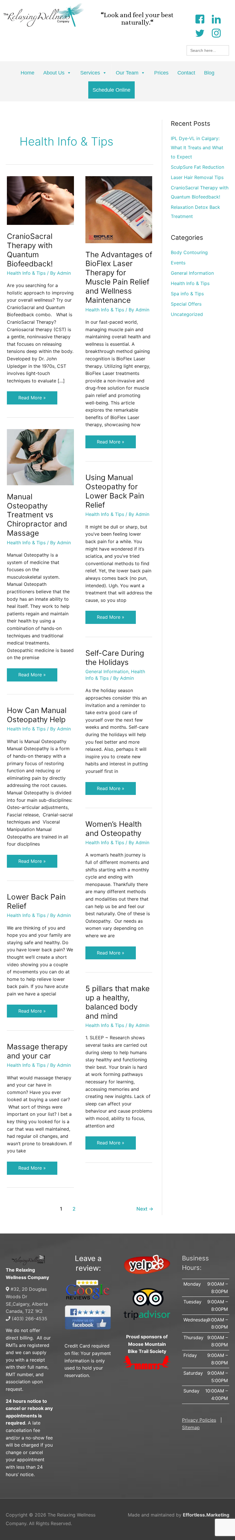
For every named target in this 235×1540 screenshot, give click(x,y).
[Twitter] (200, 32)
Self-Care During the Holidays (114, 658)
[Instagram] (216, 32)
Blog (209, 73)
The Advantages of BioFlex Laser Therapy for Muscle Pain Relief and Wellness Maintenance (118, 277)
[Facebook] (200, 18)
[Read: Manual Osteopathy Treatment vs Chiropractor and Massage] (40, 456)
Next (144, 1209)
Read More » (32, 395)
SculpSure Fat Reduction (197, 167)
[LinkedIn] (216, 18)
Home (27, 73)
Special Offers (186, 304)
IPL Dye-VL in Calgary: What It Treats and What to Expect (197, 147)
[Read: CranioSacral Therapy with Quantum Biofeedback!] (40, 200)
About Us (53, 73)
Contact (186, 73)
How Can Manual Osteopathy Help (36, 715)
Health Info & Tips (26, 273)
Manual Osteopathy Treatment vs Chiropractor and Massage (37, 515)
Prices (161, 73)
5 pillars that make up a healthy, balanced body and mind (117, 1002)
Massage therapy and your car (37, 1051)
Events (178, 263)
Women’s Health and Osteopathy (113, 829)
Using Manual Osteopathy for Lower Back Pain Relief (114, 491)
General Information (106, 671)
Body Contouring (189, 252)
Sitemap (191, 1427)
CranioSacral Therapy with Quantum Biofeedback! (30, 250)
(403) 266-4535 (28, 1318)
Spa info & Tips (187, 293)
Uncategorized (187, 314)
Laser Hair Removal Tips (197, 177)
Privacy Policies (199, 1420)
